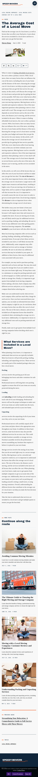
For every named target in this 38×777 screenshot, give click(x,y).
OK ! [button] (9, 774)
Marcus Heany (6, 43)
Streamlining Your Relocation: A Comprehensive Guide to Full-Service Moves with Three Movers (17, 721)
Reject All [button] (27, 774)
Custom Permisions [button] (18, 774)
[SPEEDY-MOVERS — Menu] (34, 3)
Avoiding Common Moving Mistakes (18, 556)
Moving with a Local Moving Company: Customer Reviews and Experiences (17, 645)
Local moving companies (9, 744)
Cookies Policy (21, 770)
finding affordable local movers (24, 73)
